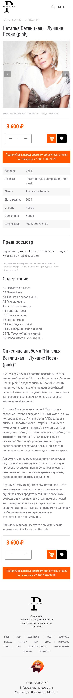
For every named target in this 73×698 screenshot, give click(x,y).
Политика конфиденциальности (36, 619)
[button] (53, 7)
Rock (6, 637)
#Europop (53, 113)
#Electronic (33, 113)
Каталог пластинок (13, 19)
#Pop (44, 113)
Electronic (33, 19)
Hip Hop (23, 642)
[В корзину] (51, 138)
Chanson (27, 651)
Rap (36, 642)
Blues (48, 642)
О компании (36, 616)
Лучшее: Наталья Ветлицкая (35, 251)
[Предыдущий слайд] (7, 74)
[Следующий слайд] (65, 74)
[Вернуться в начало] (9, 7)
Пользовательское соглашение (36, 623)
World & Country (37, 646)
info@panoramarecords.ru (36, 687)
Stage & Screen (61, 646)
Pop (19, 637)
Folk (6, 646)
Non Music (45, 651)
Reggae (8, 642)
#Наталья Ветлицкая (14, 113)
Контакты (36, 626)
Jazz (49, 637)
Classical (64, 637)
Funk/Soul (63, 642)
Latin (18, 646)
